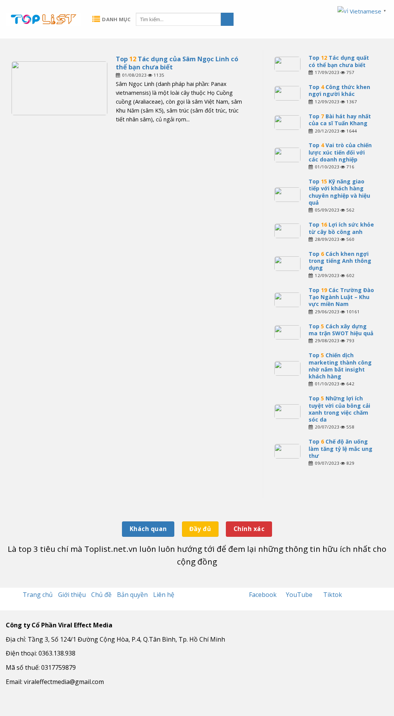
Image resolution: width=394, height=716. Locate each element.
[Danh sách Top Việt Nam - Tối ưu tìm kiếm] (43, 19)
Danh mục (116, 19)
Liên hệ (163, 594)
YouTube (300, 594)
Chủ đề (101, 594)
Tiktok (332, 594)
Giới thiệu (72, 594)
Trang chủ (38, 594)
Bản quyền (132, 594)
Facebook (263, 594)
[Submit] (227, 19)
